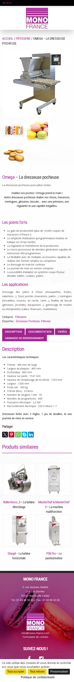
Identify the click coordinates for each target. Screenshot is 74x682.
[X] (5, 434)
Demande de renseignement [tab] (24, 338)
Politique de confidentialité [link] (38, 677)
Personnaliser (59, 671)
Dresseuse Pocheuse (28, 321)
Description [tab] (13, 331)
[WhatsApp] (18, 434)
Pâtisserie (23, 38)
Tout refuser (37, 671)
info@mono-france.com (35, 633)
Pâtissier (46, 321)
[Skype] (24, 434)
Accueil (7, 38)
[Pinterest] (11, 434)
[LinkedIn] (31, 434)
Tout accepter (15, 671)
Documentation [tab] (39, 331)
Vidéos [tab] (62, 331)
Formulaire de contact (35, 637)
